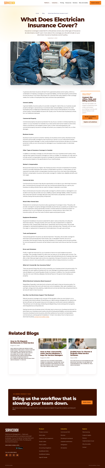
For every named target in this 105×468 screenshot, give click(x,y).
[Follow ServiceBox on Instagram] (10, 455)
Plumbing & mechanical (67, 438)
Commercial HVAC (65, 432)
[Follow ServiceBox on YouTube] (17, 455)
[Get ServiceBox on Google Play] (20, 448)
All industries (64, 448)
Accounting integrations (45, 448)
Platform (47, 2)
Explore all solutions (90, 122)
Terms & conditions (92, 465)
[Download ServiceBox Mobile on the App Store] (10, 448)
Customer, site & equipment (46, 438)
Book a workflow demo (90, 117)
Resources (68, 2)
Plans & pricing (86, 432)
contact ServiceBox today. (41, 316)
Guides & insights (86, 435)
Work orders (42, 435)
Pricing (62, 2)
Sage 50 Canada (43, 457)
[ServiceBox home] (9, 2)
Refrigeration (64, 444)
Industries (55, 2)
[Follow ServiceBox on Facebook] (6, 455)
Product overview (43, 432)
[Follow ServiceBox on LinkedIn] (13, 455)
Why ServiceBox (83, 2)
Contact (84, 447)
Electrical (63, 435)
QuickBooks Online (44, 451)
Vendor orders (42, 441)
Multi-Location (42, 444)
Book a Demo (95, 2)
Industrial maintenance (66, 441)
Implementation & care (88, 441)
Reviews (75, 2)
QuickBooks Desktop (44, 454)
